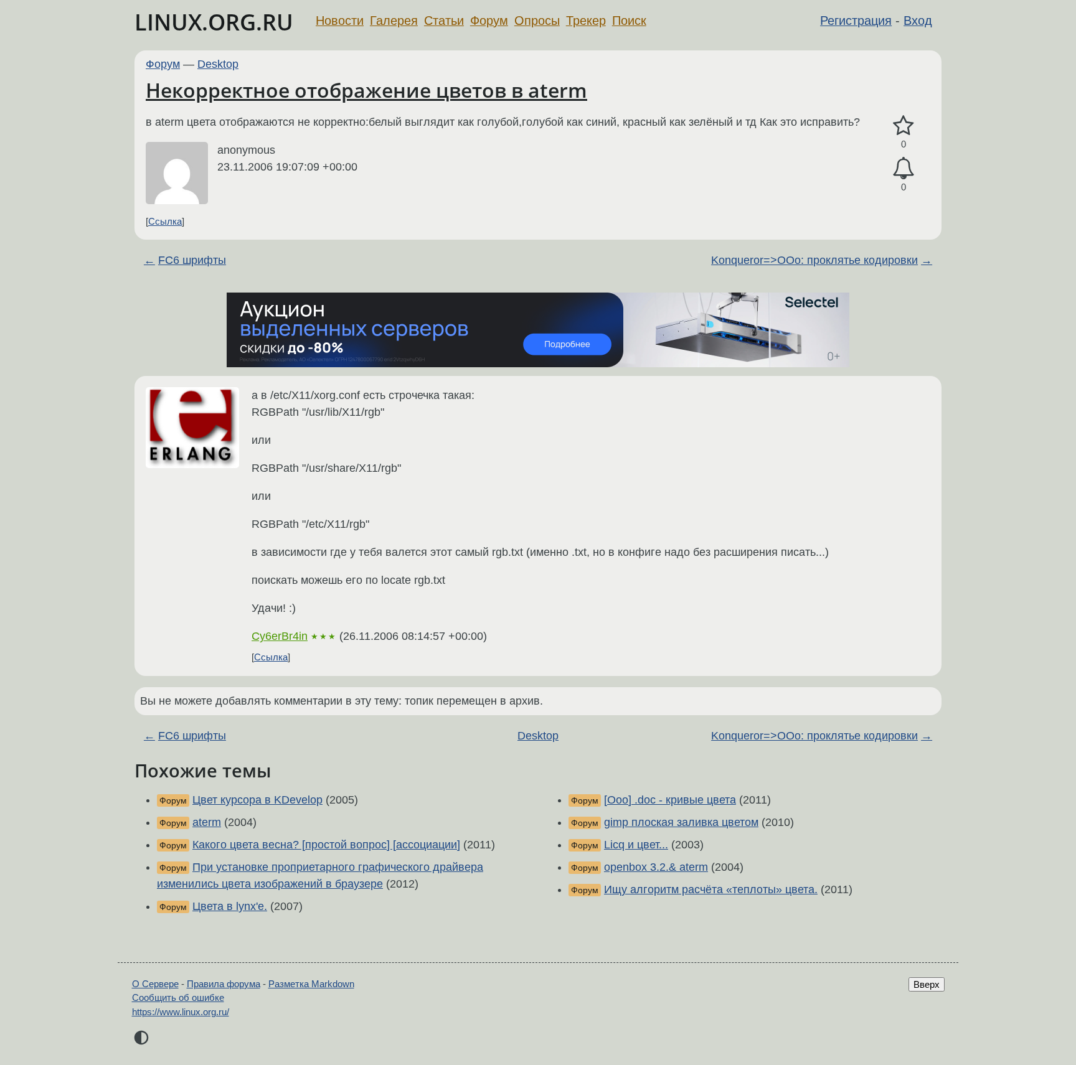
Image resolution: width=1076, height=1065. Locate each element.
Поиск (629, 20)
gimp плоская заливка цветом (681, 822)
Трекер (586, 20)
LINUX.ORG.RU (213, 22)
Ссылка (165, 221)
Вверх (926, 984)
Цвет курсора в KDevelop (257, 800)
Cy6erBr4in (280, 636)
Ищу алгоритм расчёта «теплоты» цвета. (711, 889)
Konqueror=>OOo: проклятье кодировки (814, 260)
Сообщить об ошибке (178, 997)
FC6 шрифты (192, 260)
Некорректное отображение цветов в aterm (366, 90)
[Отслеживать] (903, 168)
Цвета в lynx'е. (229, 906)
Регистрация (856, 20)
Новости (340, 20)
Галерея (394, 20)
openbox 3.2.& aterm (656, 867)
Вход (918, 20)
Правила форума (223, 983)
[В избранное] (903, 126)
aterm (206, 822)
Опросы (537, 20)
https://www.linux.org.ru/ (180, 1011)
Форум (489, 20)
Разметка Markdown (311, 983)
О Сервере (155, 983)
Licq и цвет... (636, 844)
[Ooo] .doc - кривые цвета (670, 800)
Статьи (444, 20)
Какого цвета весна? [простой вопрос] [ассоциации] (326, 844)
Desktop (217, 64)
